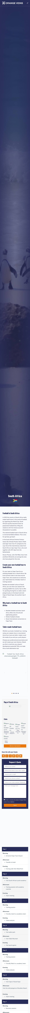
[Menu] (27, 3)
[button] (4, 673)
